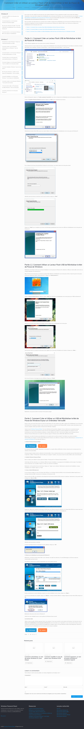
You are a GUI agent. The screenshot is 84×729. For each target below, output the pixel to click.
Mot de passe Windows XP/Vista (63, 714)
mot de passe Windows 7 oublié (35, 717)
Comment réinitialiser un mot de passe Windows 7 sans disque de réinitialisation (10, 77)
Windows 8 (26, 7)
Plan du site (3, 716)
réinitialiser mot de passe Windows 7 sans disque (39, 716)
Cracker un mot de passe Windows (36, 708)
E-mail (45, 687)
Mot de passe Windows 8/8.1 (63, 711)
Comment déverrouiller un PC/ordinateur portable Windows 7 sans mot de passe (10, 86)
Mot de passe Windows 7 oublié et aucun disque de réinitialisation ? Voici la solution (10, 72)
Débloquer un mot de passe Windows (36, 710)
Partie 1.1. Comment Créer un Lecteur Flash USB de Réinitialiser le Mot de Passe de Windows (45, 27)
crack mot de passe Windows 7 (35, 714)
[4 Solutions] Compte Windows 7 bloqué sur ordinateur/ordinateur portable (11, 42)
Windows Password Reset (36, 429)
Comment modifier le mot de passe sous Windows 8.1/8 (53, 657)
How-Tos (20, 7)
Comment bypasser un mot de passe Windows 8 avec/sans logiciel (72, 658)
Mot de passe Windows (62, 716)
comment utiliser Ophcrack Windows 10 (37, 711)
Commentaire (28, 675)
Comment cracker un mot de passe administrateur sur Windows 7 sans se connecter (10, 48)
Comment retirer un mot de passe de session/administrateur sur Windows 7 (10, 58)
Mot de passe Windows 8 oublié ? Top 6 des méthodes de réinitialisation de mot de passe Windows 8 (11, 27)
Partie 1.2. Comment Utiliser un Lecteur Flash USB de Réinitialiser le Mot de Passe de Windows (46, 29)
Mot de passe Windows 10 (62, 710)
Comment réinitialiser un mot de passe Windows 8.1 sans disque (34, 658)
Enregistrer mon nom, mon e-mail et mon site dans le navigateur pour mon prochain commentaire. (45, 693)
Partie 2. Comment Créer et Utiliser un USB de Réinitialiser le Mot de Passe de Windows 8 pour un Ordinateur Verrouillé (51, 31)
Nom (26, 687)
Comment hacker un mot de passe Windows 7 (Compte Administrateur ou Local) (11, 53)
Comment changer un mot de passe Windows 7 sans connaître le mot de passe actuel (11, 63)
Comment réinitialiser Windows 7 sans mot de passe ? (11, 67)
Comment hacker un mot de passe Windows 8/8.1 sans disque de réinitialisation (11, 32)
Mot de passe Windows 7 (62, 713)
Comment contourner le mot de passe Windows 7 (10, 91)
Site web (65, 687)
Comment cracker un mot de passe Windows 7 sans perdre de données (11, 82)
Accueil (14, 7)
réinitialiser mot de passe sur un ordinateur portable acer (40, 713)
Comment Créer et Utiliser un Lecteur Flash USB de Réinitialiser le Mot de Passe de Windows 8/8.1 (51, 7)
